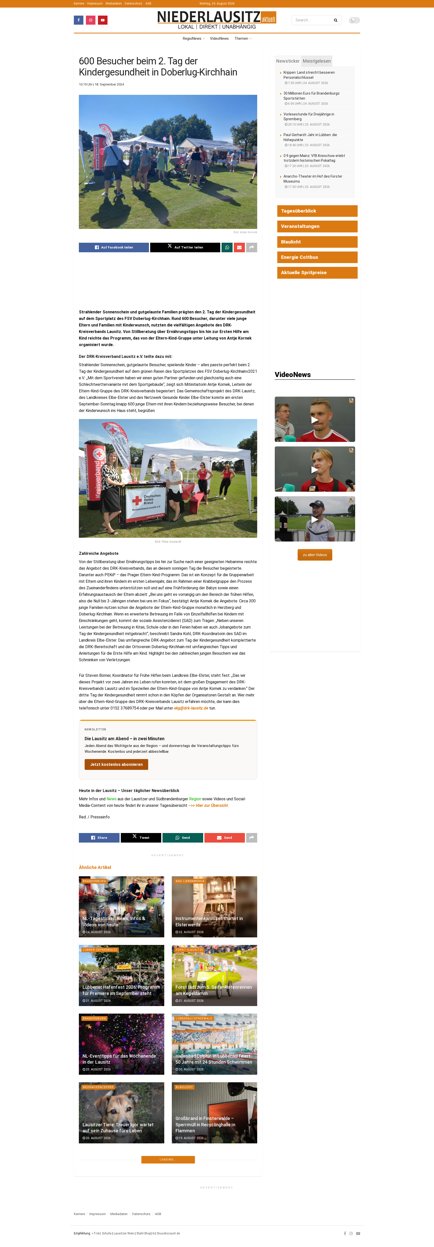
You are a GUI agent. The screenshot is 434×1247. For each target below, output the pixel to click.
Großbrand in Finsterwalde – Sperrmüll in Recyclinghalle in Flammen (205, 1124)
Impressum (95, 3)
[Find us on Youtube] (102, 20)
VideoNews (219, 38)
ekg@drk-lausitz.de (191, 708)
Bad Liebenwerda (190, 881)
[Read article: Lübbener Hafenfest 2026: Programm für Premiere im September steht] (121, 975)
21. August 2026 (98, 1001)
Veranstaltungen (300, 226)
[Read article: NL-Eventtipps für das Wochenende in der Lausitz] (121, 1044)
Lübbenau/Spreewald (194, 1018)
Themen (241, 38)
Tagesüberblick (298, 211)
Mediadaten (114, 3)
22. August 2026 (191, 932)
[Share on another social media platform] (251, 247)
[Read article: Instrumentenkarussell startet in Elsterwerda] (214, 906)
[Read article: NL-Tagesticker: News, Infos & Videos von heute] (121, 906)
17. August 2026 (98, 1207)
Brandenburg (94, 881)
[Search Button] (337, 20)
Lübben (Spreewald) (100, 949)
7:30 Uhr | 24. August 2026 (307, 83)
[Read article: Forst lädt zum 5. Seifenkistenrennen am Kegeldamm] (214, 975)
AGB (148, 3)
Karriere (79, 3)
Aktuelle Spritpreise (304, 272)
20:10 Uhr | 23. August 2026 (308, 124)
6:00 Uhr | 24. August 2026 (307, 103)
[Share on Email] (239, 247)
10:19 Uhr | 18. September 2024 (101, 84)
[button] (315, 419)
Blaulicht (184, 1087)
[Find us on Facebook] (78, 20)
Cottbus (90, 1224)
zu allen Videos (315, 555)
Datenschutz (133, 3)
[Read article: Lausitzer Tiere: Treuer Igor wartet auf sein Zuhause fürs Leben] (121, 1112)
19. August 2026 (191, 1138)
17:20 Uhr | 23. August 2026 (308, 166)
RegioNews (192, 38)
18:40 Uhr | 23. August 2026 (308, 145)
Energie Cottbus (299, 257)
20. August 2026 (98, 1069)
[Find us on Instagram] (90, 20)
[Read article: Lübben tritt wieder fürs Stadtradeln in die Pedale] (121, 1181)
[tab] (288, 61)
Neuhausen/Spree (98, 1087)
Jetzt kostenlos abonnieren (116, 764)
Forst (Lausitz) (189, 949)
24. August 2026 (98, 932)
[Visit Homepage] (217, 20)
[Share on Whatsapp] (227, 247)
